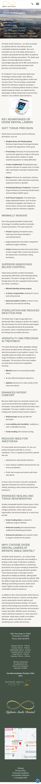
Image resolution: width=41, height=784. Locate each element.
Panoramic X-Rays (10, 36)
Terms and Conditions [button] (20, 773)
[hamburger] (38, 3)
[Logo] (20, 705)
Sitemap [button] (20, 768)
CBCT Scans (32, 33)
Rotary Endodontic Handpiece (15, 28)
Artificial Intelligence (25, 20)
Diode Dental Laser (28, 22)
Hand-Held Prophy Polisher (14, 33)
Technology (8, 20)
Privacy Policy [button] (20, 771)
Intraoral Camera (10, 22)
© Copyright (20, 778)
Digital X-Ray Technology (29, 36)
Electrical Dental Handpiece (14, 31)
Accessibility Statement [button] (20, 775)
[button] (33, 3)
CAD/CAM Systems (10, 25)
